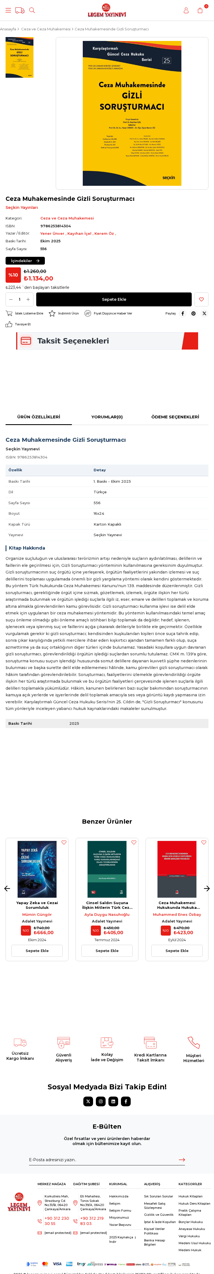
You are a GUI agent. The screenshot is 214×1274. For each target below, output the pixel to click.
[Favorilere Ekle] (201, 299)
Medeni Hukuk (190, 1250)
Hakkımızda (118, 1196)
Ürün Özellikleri (38, 416)
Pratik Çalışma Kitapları (190, 1213)
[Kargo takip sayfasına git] (19, 10)
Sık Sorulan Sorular (158, 1196)
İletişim (114, 1203)
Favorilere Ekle (63, 842)
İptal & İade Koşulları (160, 1222)
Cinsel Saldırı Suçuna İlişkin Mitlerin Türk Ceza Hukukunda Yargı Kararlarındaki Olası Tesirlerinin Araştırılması (107, 905)
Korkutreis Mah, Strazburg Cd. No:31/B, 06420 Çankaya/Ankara (57, 1202)
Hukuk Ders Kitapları (194, 1203)
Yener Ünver (52, 233)
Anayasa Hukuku (192, 1229)
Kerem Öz (104, 233)
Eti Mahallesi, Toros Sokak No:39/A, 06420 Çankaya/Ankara (93, 1202)
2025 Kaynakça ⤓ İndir (123, 1239)
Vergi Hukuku (189, 1236)
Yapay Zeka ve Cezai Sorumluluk (37, 905)
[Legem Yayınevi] (107, 10)
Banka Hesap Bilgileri (154, 1242)
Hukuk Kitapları (191, 1196)
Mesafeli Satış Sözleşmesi (155, 1206)
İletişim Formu (120, 1210)
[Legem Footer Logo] (19, 1198)
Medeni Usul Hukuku (195, 1243)
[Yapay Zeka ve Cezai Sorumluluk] (37, 869)
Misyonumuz (119, 1217)
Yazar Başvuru (120, 1225)
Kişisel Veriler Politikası (154, 1231)
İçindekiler (21, 260)
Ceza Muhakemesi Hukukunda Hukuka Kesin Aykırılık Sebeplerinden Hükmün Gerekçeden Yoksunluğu (176, 905)
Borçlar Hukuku (191, 1222)
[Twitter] (88, 1101)
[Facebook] (126, 1101)
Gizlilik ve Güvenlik (159, 1215)
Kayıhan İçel (80, 233)
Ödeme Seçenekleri (175, 416)
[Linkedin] (113, 1101)
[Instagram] (101, 1101)
